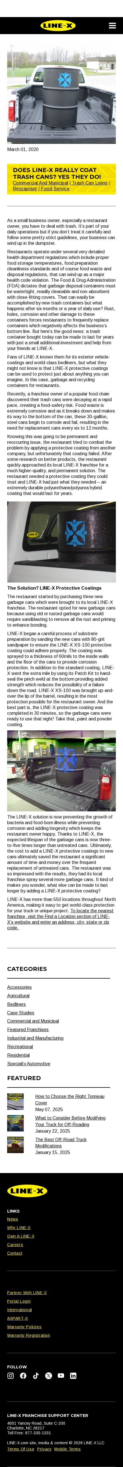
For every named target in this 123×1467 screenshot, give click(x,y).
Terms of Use (20, 1449)
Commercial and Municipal (40, 183)
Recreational (20, 1046)
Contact (14, 1253)
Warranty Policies (24, 1327)
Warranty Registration (28, 1335)
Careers (15, 1244)
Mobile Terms (67, 1449)
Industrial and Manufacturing (35, 1038)
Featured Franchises (28, 1029)
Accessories (19, 987)
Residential (18, 1055)
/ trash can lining (89, 183)
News (12, 1219)
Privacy (44, 1449)
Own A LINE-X (20, 1236)
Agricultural (18, 995)
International (19, 1310)
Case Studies (20, 1012)
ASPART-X (17, 1318)
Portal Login (19, 1301)
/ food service (54, 188)
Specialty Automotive (28, 1063)
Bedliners (16, 1004)
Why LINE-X (19, 1227)
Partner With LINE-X (27, 1292)
